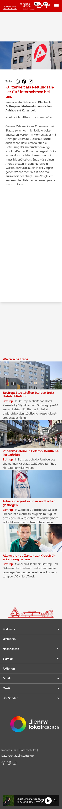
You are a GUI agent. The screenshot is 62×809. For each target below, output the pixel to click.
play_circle (48, 801)
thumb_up (54, 801)
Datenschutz (27, 750)
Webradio (9, 639)
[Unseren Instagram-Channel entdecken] (14, 763)
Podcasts (9, 629)
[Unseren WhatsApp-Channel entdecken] (3, 763)
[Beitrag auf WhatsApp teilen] (18, 81)
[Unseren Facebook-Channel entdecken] (9, 763)
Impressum (8, 750)
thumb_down (42, 801)
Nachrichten (11, 649)
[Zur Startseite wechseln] (10, 6)
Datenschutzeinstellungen (18, 755)
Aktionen (9, 668)
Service (8, 658)
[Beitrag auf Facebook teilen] (24, 81)
